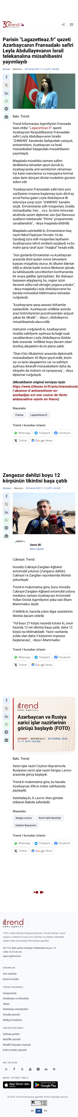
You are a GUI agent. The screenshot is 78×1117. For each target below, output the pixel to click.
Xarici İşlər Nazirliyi (50, 817)
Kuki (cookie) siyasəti (14, 1050)
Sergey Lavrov (23, 817)
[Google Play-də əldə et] (45, 1084)
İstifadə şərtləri (11, 1034)
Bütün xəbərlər (37, 549)
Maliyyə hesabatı (12, 1020)
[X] (22, 1069)
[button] (6, 77)
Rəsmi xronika (11, 979)
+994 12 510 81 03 (12, 952)
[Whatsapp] (6, 1069)
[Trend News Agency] (13, 923)
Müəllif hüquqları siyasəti (17, 1044)
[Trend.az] (13, 24)
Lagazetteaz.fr (40, 128)
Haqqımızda (10, 993)
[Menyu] (71, 24)
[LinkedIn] (46, 1069)
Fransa (19, 414)
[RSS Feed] (54, 1069)
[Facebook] (14, 1069)
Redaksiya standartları (15, 1009)
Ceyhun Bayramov (25, 825)
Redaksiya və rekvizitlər (16, 998)
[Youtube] (30, 1069)
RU (45, 1111)
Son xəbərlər (10, 973)
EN (32, 1111)
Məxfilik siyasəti (11, 1039)
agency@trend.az (12, 956)
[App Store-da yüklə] (17, 1084)
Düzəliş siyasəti (11, 1014)
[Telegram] (38, 1069)
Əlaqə (6, 1003)
